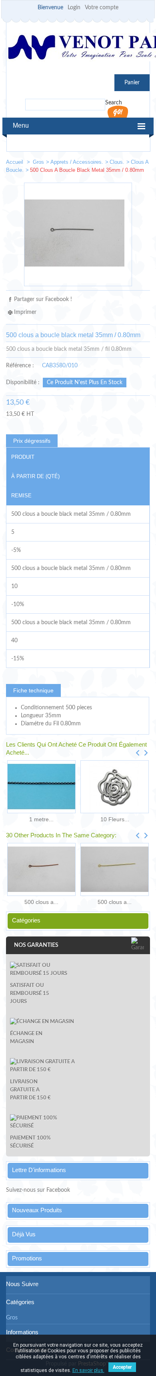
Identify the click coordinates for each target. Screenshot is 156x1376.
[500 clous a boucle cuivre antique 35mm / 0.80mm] (41, 869)
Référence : (20, 365)
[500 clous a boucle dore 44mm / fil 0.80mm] (115, 869)
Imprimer (25, 312)
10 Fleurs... (114, 819)
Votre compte (101, 7)
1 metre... (41, 819)
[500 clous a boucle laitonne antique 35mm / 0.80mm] (140, 163)
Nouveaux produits (37, 1210)
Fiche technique (33, 690)
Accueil (15, 162)
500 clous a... (41, 902)
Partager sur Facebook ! (43, 299)
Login (74, 7)
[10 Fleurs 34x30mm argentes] (115, 786)
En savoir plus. (88, 1370)
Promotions (27, 1258)
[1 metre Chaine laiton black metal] (41, 786)
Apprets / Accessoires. (76, 162)
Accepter (122, 1367)
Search (113, 103)
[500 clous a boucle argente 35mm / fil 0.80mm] (116, 163)
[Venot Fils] (78, 48)
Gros (38, 162)
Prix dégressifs (31, 441)
